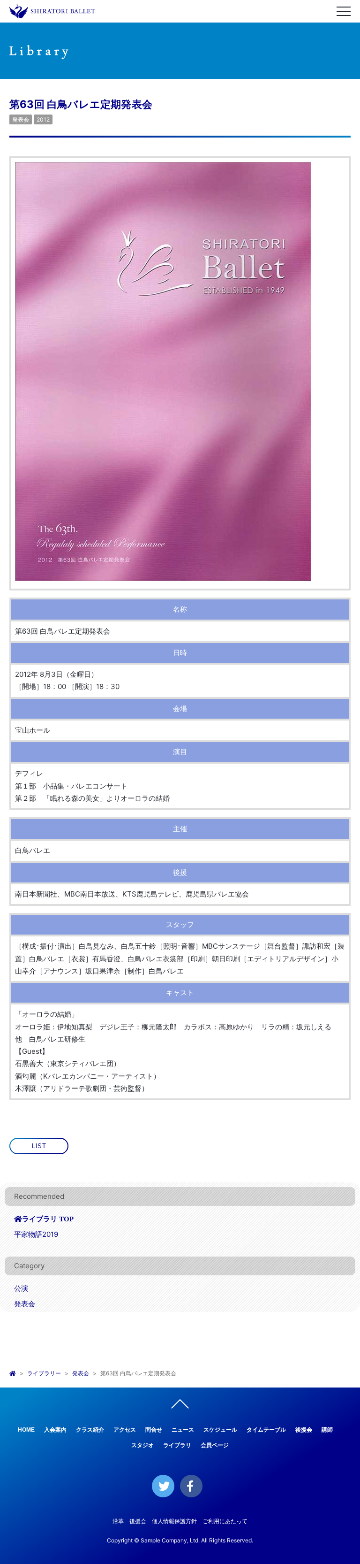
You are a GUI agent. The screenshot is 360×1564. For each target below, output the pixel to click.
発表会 (20, 119)
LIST (39, 1146)
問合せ (153, 1429)
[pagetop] (180, 1406)
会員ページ (215, 1445)
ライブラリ (177, 1445)
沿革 (118, 1521)
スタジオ (142, 1445)
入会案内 (55, 1429)
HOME (26, 1429)
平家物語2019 (36, 1234)
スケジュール (220, 1429)
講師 (327, 1429)
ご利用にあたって (225, 1521)
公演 (21, 1288)
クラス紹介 (90, 1429)
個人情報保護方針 (174, 1521)
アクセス (124, 1429)
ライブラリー (44, 1373)
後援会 (303, 1429)
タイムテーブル (266, 1429)
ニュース (183, 1429)
